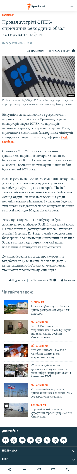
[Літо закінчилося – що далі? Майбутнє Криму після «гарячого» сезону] (16, 350)
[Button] (35, 51)
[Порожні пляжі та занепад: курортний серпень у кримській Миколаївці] (16, 410)
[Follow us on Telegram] (30, 440)
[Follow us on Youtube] (22, 440)
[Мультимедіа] (24, 469)
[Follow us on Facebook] (5, 440)
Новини (8, 15)
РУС (53, 469)
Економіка (37, 302)
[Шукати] (67, 469)
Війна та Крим (39, 322)
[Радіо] (9, 469)
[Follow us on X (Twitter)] (13, 440)
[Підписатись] (63, 440)
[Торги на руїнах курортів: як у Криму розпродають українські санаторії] (16, 307)
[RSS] (47, 440)
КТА (39, 469)
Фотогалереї (38, 405)
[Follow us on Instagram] (38, 440)
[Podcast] (55, 440)
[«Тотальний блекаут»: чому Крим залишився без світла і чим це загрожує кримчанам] (16, 390)
